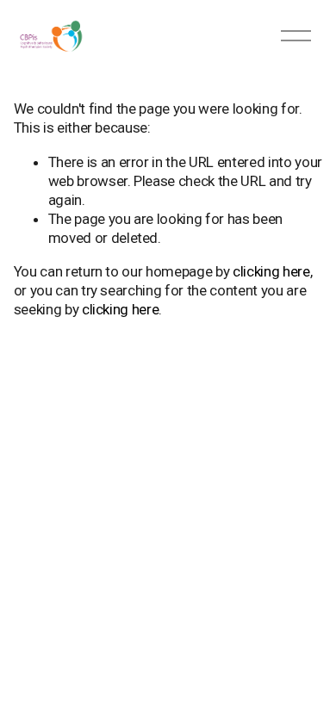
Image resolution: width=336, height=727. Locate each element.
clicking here (271, 271)
